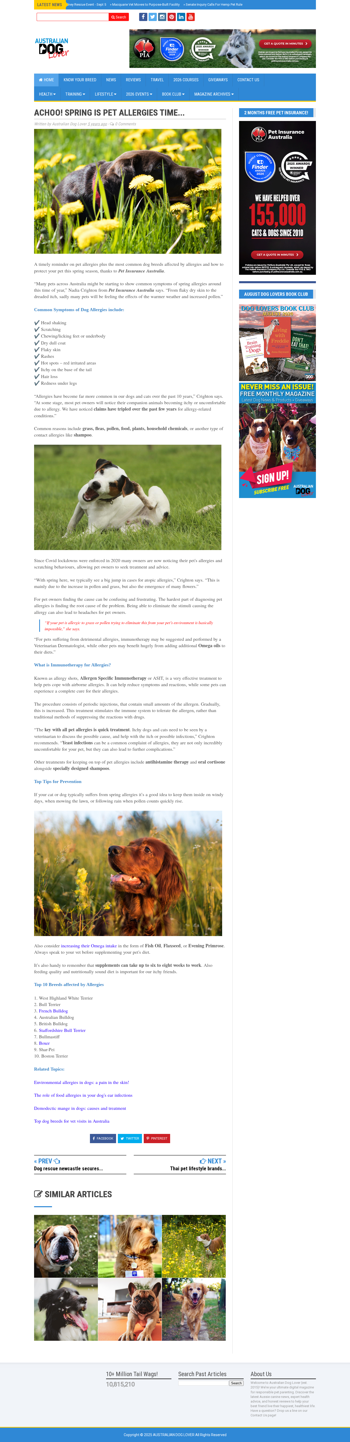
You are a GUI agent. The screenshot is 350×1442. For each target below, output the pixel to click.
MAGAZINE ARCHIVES (212, 94)
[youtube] (191, 17)
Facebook (104, 1138)
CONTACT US (248, 79)
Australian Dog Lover (174, 1435)
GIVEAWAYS (218, 79)
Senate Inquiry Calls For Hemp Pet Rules (213, 4)
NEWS (111, 79)
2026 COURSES (186, 79)
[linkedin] (181, 17)
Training (74, 94)
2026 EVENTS (138, 94)
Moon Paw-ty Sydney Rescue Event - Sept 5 (73, 4)
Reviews (133, 79)
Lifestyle (104, 94)
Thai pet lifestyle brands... (198, 1168)
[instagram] (162, 17)
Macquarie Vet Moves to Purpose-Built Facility (145, 4)
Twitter (132, 1138)
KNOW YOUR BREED (80, 79)
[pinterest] (172, 17)
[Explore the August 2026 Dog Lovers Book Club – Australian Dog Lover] (277, 380)
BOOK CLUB (172, 94)
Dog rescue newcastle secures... (68, 1168)
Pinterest (158, 1138)
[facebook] (143, 17)
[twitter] (153, 17)
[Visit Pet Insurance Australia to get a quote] (222, 48)
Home (48, 79)
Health (46, 94)
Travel (157, 79)
